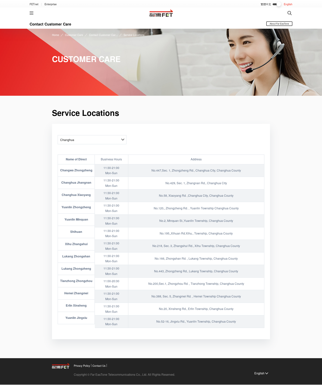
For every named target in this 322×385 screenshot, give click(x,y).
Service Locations (134, 35)
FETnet (34, 4)
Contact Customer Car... (103, 35)
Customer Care (74, 35)
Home (55, 35)
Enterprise (51, 4)
